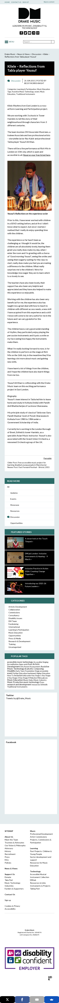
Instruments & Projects (40, 886)
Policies (8, 863)
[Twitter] (25, 33)
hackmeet (32, 673)
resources (36, 684)
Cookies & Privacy (12, 906)
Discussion (15, 517)
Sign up (8, 900)
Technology (35, 871)
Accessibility (10, 909)
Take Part (9, 880)
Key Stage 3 (14, 678)
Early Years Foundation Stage (28, 671)
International (14, 627)
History (8, 851)
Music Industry (40, 680)
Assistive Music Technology (23, 92)
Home (7, 2)
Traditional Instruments (25, 94)
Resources (14, 511)
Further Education (20, 673)
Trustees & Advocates (14, 842)
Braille (27, 669)
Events (13, 499)
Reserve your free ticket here (36, 155)
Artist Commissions (38, 837)
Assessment (35, 666)
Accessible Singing (40, 662)
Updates (14, 493)
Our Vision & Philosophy (15, 845)
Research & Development (19, 641)
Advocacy (9, 848)
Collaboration (14, 609)
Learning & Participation (26, 89)
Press (42, 682)
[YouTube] (29, 33)
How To (10, 675)
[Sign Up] (38, 33)
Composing (39, 668)
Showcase (14, 505)
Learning (34, 848)
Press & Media (15, 638)
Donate (8, 877)
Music (32, 831)
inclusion (18, 675)
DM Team (13, 621)
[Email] (37, 999)
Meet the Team (11, 840)
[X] (7, 999)
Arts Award (24, 667)
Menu (11, 42)
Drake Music (29, 15)
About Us (9, 837)
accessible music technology (20, 662)
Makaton (33, 678)
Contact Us (16, 2)
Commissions (14, 612)
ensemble (44, 671)
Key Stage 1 (36, 675)
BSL (31, 669)
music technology (31, 682)
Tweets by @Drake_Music (18, 698)
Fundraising (13, 624)
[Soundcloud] (33, 33)
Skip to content (49, 2)
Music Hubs (28, 680)
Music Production (15, 682)
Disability (11, 671)
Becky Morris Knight (34, 83)
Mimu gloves (42, 678)
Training (12, 644)
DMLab (33, 880)
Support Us (10, 874)
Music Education (43, 89)
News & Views (23, 54)
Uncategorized (15, 647)
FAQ (7, 860)
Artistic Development (18, 607)
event (37, 92)
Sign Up (26, 2)
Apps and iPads (25, 664)
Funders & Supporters (14, 888)
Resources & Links (38, 883)
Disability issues (15, 618)
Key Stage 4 (24, 678)
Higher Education (43, 673)
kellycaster (27, 675)
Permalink (48, 458)
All (8, 487)
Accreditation (13, 664)
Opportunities (16, 523)
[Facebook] (21, 33)
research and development (19, 684)
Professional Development (41, 834)
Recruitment (10, 854)
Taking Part (35, 888)
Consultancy (14, 615)
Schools (43, 684)
